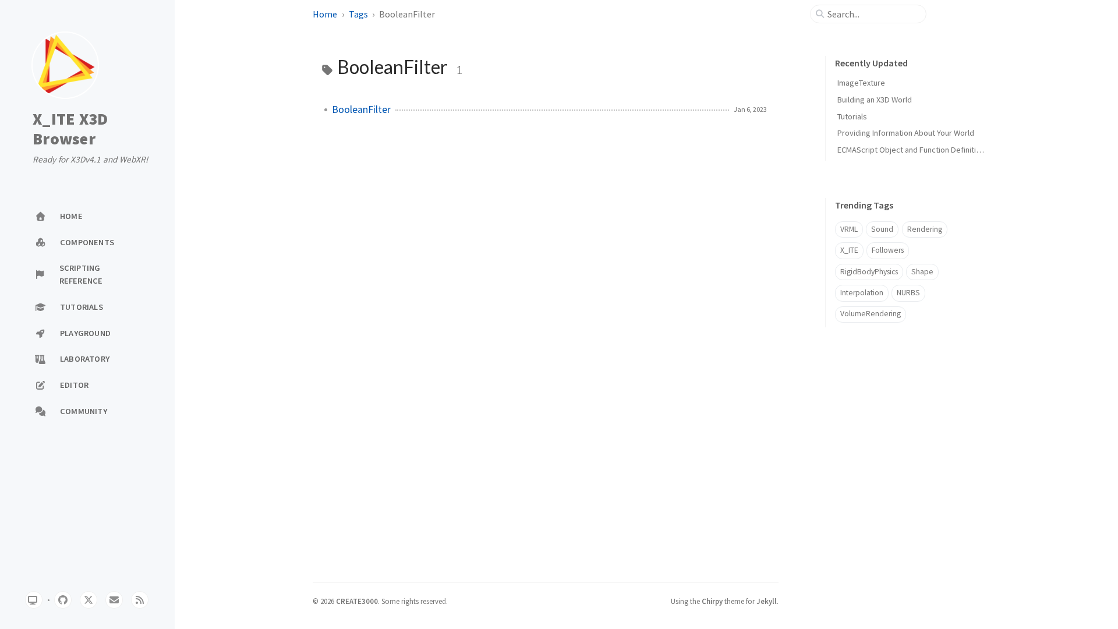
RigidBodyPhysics (869, 272)
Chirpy (712, 601)
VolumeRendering (870, 314)
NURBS (908, 293)
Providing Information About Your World (905, 133)
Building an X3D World (874, 99)
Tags (358, 14)
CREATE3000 (357, 601)
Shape (922, 272)
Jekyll (766, 601)
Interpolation (861, 293)
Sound (882, 229)
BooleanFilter (361, 109)
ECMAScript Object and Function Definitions (913, 149)
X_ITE (849, 250)
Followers (888, 250)
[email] (114, 600)
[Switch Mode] (34, 600)
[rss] (140, 600)
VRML (849, 229)
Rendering (924, 229)
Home (325, 14)
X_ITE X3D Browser (70, 129)
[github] (63, 600)
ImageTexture (861, 82)
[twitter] (88, 600)
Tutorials (852, 116)
